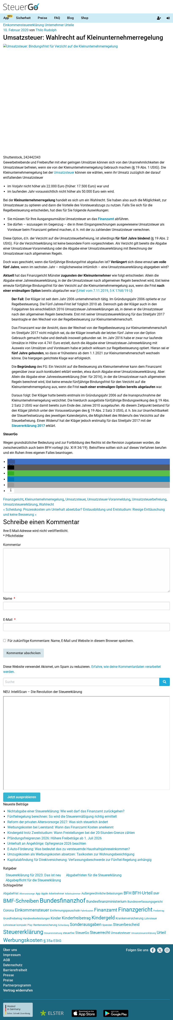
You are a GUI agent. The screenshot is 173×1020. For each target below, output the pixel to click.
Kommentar (12, 545)
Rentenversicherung (45, 925)
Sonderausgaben (85, 924)
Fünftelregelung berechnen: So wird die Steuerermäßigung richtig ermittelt (62, 816)
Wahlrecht (46, 504)
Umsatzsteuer (64, 172)
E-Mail (9, 620)
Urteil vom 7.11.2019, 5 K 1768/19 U (104, 291)
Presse (8, 975)
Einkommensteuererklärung (23, 25)
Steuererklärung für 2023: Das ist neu (33, 875)
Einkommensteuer (32, 910)
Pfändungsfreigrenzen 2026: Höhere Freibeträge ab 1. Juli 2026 (54, 838)
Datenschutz (12, 965)
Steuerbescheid (126, 924)
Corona (8, 910)
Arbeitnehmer (56, 893)
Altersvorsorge (27, 893)
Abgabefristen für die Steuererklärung (94, 875)
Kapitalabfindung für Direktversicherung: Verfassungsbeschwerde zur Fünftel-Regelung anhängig (79, 860)
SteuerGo (82, 933)
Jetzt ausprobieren (21, 797)
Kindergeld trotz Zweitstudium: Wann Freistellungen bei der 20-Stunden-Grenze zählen (71, 833)
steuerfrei (68, 933)
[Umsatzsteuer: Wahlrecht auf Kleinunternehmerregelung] (86, 99)
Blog (70, 18)
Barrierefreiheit (15, 970)
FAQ (57, 18)
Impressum (12, 955)
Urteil (161, 932)
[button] (11, 462)
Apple (44, 893)
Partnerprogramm (17, 985)
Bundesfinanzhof (62, 900)
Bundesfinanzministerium (106, 901)
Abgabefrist (11, 893)
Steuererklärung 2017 (28, 426)
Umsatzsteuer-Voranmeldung (108, 499)
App (6, 18)
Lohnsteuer (150, 918)
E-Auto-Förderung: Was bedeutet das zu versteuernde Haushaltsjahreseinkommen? (68, 849)
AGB (6, 960)
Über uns (10, 950)
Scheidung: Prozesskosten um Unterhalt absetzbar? (42, 509)
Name (9, 599)
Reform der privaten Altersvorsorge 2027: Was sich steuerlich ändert (57, 822)
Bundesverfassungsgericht (145, 902)
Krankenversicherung (129, 918)
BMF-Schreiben (21, 901)
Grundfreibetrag (12, 918)
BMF (156, 893)
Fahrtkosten (87, 910)
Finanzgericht (13, 499)
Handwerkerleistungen (36, 918)
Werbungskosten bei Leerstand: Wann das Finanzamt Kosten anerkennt (60, 827)
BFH (127, 893)
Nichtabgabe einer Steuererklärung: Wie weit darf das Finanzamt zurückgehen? (65, 811)
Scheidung (63, 925)
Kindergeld (103, 918)
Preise (42, 18)
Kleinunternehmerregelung (44, 499)
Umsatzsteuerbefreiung (149, 499)
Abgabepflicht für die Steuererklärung (33, 880)
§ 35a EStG (52, 941)
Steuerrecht (100, 932)
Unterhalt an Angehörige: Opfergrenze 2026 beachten (46, 843)
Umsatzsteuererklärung (20, 504)
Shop (84, 18)
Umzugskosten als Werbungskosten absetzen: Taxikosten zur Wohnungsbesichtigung (70, 854)
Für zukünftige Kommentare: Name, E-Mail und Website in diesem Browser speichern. (71, 641)
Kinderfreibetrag (76, 918)
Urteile (69, 25)
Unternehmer (54, 25)
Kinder (56, 918)
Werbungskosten (23, 940)
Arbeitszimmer (73, 893)
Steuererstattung (53, 933)
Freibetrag (158, 910)
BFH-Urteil (142, 893)
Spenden (107, 925)
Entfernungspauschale (65, 910)
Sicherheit (23, 18)
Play (29, 925)
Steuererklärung (23, 932)
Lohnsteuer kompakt (15, 925)
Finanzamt (106, 219)
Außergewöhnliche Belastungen (102, 893)
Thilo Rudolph (46, 30)
